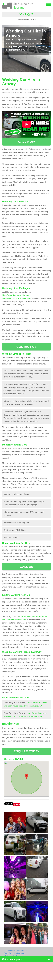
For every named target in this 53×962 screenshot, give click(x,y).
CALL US (26, 566)
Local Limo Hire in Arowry (15, 950)
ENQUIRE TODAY (26, 751)
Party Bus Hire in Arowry (14, 953)
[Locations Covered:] (3, 4)
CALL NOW (26, 141)
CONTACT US (26, 347)
